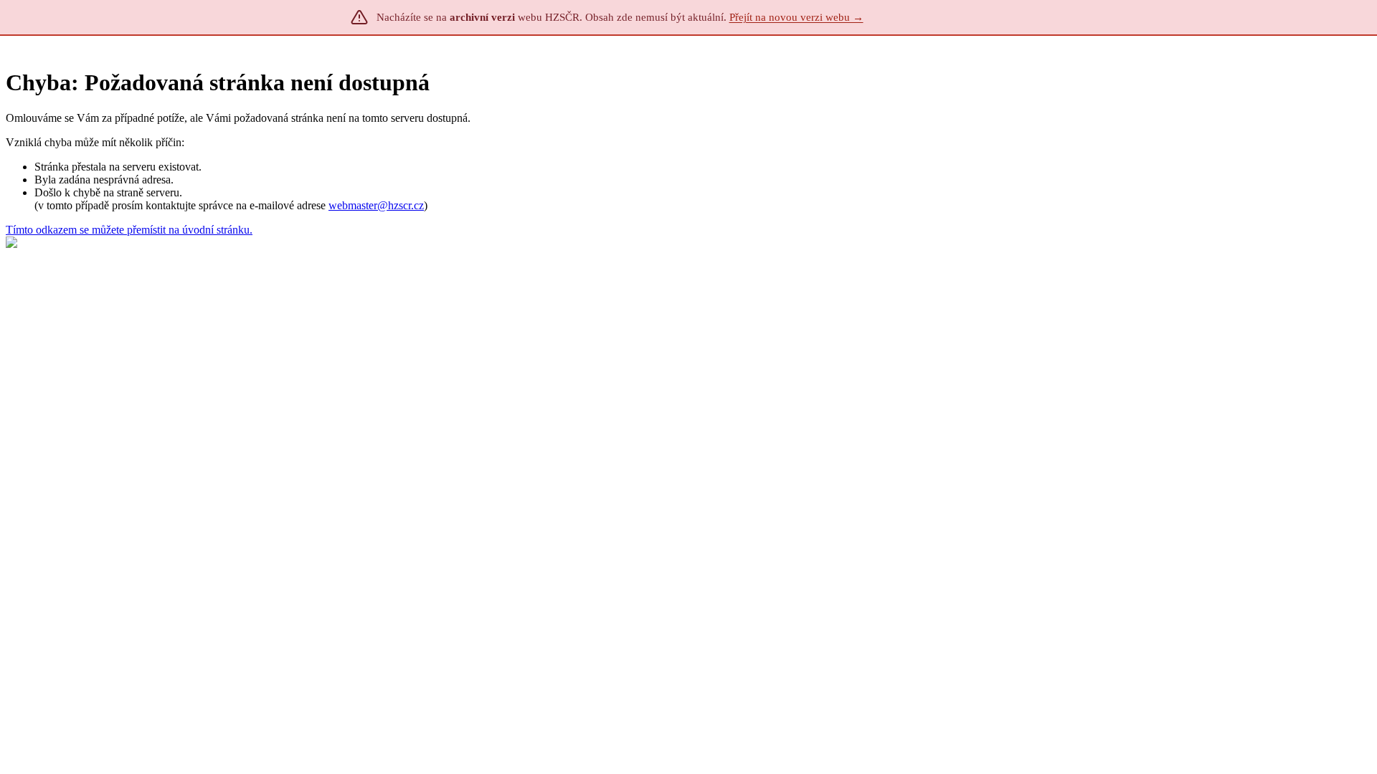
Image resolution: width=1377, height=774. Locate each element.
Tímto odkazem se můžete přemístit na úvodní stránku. (129, 230)
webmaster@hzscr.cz (376, 205)
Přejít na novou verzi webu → (796, 17)
